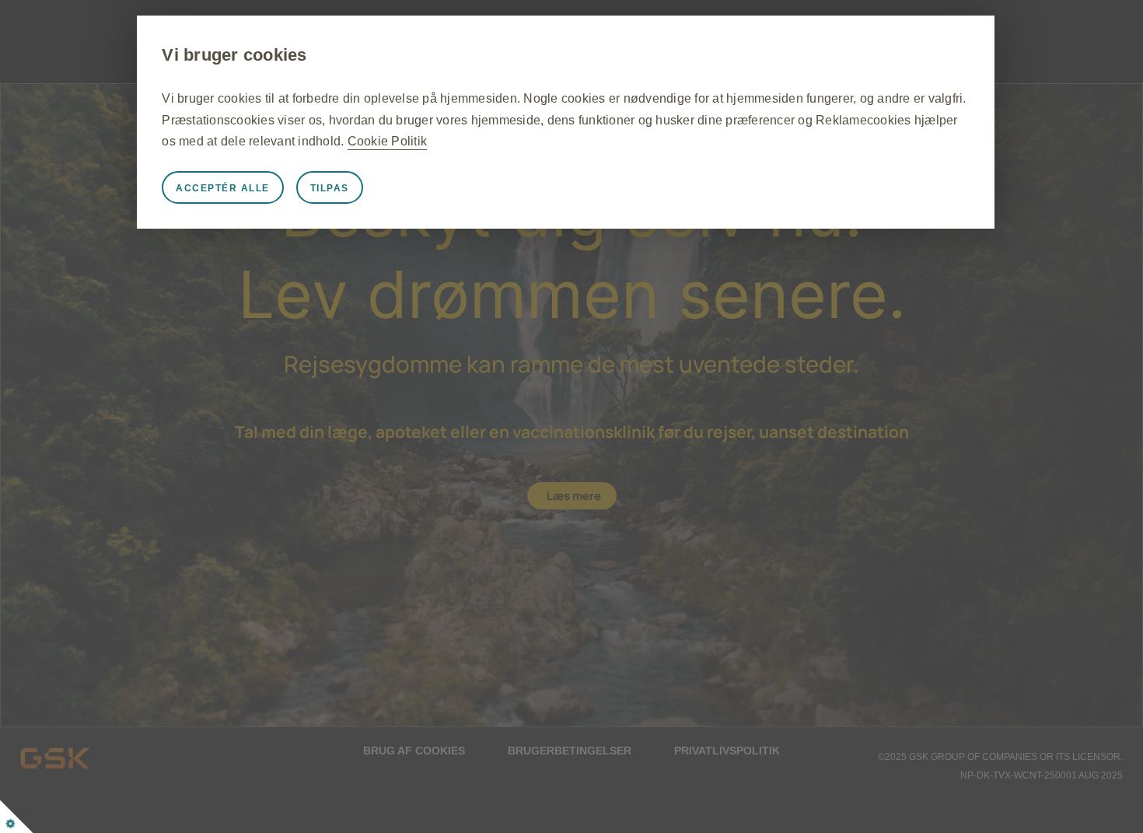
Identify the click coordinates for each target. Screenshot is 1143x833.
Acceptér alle (223, 188)
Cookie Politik (388, 141)
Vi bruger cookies (234, 55)
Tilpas (329, 188)
